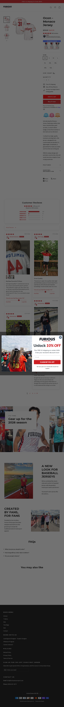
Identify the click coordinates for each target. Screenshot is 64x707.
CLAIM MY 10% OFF (47, 362)
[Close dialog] (60, 337)
